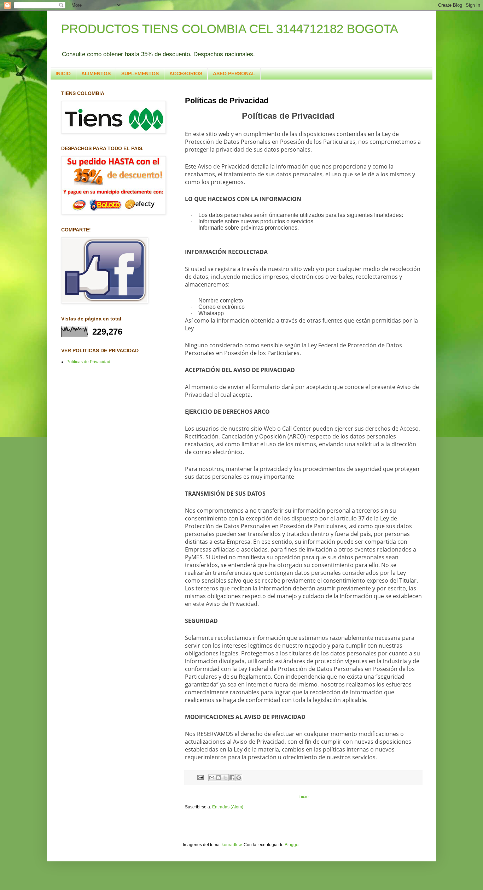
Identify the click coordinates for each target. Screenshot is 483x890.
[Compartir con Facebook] (231, 777)
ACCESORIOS (185, 73)
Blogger (292, 844)
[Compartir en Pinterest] (238, 777)
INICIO (63, 73)
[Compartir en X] (225, 777)
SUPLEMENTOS (140, 73)
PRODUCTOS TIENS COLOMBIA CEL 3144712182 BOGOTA (229, 29)
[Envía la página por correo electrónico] (200, 777)
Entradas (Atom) (227, 806)
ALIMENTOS (96, 73)
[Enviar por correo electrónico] (211, 777)
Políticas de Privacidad (88, 361)
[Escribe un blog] (218, 777)
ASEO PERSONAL (234, 73)
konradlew (232, 844)
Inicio (303, 796)
